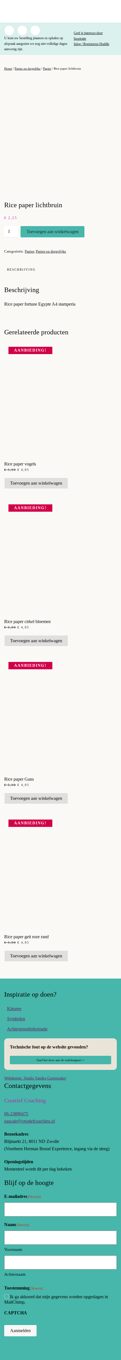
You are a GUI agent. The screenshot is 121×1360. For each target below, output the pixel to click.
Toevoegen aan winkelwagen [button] (36, 483)
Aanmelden (20, 1330)
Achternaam (15, 1274)
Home (8, 68)
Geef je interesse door (88, 33)
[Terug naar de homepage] (60, 11)
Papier (47, 68)
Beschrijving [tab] (21, 269)
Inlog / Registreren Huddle (91, 44)
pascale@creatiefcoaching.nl (29, 1121)
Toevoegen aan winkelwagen (52, 231)
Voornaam (13, 1249)
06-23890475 (16, 1113)
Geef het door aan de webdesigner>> (60, 1060)
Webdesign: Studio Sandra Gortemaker (35, 1078)
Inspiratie (80, 39)
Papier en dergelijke (28, 68)
